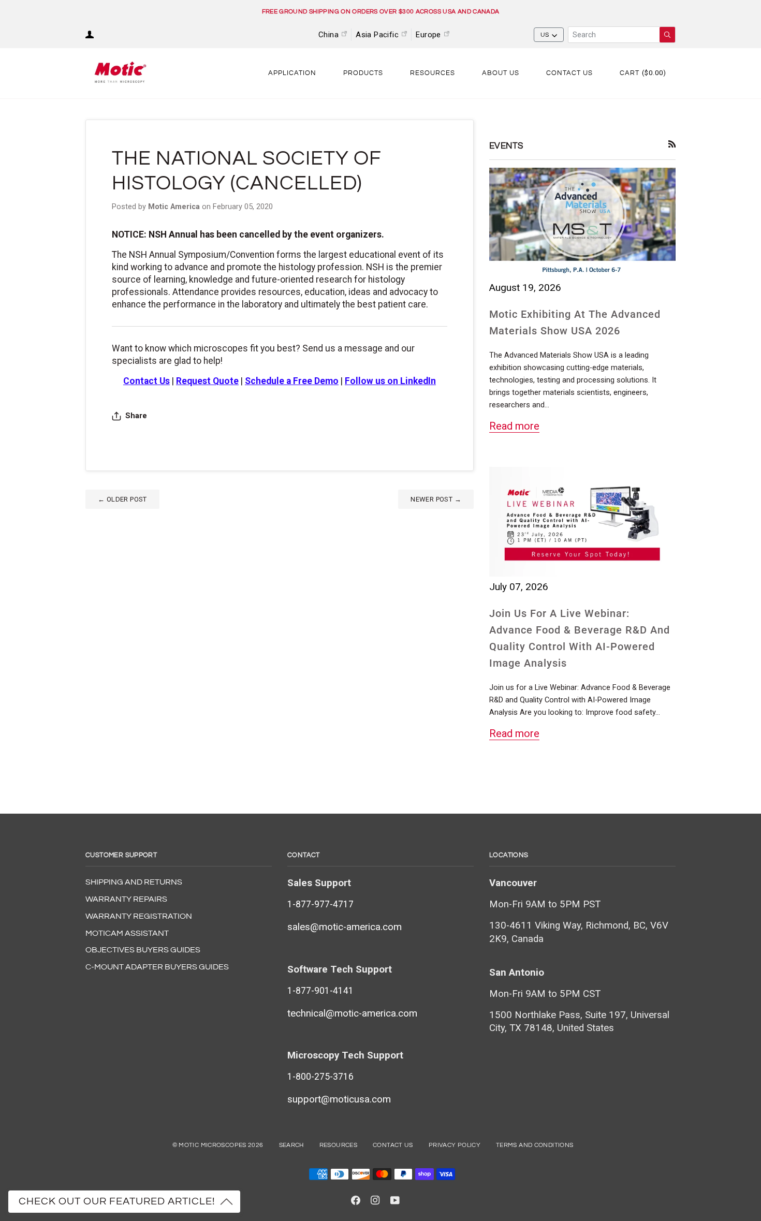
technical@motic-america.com (352, 1013)
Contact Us (393, 1145)
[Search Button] (667, 34)
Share (136, 415)
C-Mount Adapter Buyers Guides (157, 967)
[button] (292, 73)
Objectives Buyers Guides (142, 950)
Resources (338, 1145)
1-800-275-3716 (320, 1076)
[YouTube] (395, 1200)
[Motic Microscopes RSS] (672, 144)
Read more (514, 426)
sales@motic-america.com (344, 927)
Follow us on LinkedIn (390, 381)
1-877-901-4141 (320, 990)
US (544, 35)
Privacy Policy (454, 1145)
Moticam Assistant (127, 933)
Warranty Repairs (126, 899)
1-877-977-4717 (320, 904)
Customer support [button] (121, 855)
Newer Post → (436, 499)
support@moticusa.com (339, 1099)
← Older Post (122, 499)
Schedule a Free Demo (292, 381)
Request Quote (207, 381)
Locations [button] (509, 855)
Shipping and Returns (133, 882)
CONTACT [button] (303, 855)
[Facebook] (355, 1200)
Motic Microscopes (212, 1145)
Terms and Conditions (534, 1145)
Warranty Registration (138, 916)
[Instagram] (375, 1200)
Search (291, 1145)
